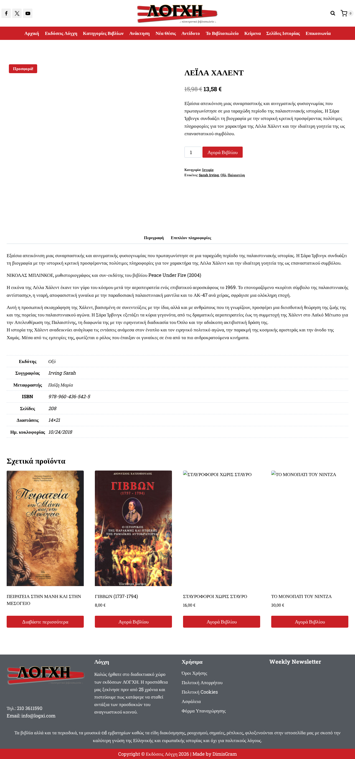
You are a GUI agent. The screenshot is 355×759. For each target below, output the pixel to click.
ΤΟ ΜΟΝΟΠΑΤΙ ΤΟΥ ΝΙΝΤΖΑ (301, 596)
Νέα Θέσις (166, 33)
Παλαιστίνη (236, 175)
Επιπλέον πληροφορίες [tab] (191, 237)
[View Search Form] (333, 13)
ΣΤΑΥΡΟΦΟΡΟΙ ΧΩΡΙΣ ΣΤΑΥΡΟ (215, 596)
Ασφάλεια (191, 701)
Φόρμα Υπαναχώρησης (204, 710)
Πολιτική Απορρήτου (202, 682)
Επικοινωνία (318, 33)
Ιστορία (208, 170)
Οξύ (223, 175)
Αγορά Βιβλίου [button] (133, 621)
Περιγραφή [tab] (154, 237)
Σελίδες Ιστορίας (283, 33)
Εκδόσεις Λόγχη (61, 33)
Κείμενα (252, 33)
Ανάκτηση (139, 33)
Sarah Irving (209, 175)
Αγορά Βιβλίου (222, 152)
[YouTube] (27, 13)
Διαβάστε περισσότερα (45, 621)
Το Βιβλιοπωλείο (222, 33)
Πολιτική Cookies (200, 692)
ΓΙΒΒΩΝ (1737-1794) (116, 596)
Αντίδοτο (190, 33)
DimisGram (224, 754)
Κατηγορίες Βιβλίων (103, 33)
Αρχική (31, 33)
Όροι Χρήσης (194, 673)
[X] (17, 13)
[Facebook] (6, 13)
